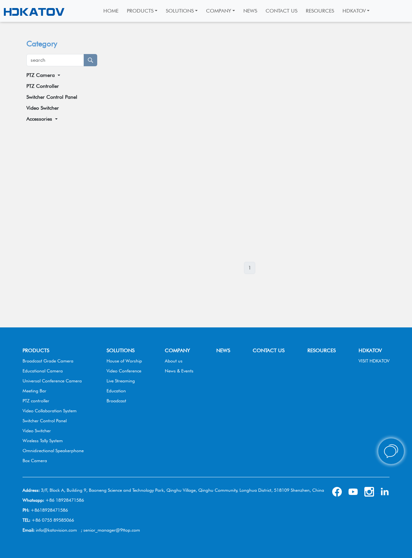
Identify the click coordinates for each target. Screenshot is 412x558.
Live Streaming (121, 380)
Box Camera (35, 460)
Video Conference (124, 370)
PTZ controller (36, 400)
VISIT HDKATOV (374, 360)
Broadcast (116, 400)
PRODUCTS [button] (140, 11)
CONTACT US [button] (281, 11)
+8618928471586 (49, 510)
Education (116, 390)
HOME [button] (110, 11)
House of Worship (124, 360)
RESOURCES (321, 350)
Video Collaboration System (50, 410)
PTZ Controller (42, 86)
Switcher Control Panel (51, 97)
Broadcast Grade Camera (48, 360)
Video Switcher (42, 108)
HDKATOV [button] (354, 11)
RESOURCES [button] (320, 11)
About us (174, 360)
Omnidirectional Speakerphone (53, 450)
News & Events (179, 370)
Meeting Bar (34, 390)
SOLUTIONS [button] (180, 11)
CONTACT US (269, 350)
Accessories (39, 119)
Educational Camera (43, 370)
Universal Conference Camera (52, 380)
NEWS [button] (250, 11)
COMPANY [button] (218, 11)
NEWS (223, 350)
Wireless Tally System (43, 440)
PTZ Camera (40, 75)
